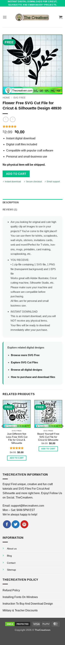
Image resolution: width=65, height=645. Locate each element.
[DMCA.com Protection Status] (18, 623)
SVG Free (19, 97)
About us (12, 548)
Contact (11, 562)
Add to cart (16, 173)
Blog (9, 555)
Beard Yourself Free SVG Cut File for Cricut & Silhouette (48, 437)
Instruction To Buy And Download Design (28, 603)
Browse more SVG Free (25, 355)
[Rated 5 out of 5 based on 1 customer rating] (32, 126)
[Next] (62, 433)
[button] (5, 17)
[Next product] (5, 119)
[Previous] (3, 433)
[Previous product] (12, 119)
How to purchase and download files (33, 376)
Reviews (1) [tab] (10, 209)
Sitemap (11, 569)
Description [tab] (11, 202)
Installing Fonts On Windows (20, 597)
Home (6, 97)
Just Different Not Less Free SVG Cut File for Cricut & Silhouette (16, 438)
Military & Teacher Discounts (20, 610)
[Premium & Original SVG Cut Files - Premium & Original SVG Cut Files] (33, 17)
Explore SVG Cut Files (24, 362)
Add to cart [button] (17, 458)
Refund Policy (11, 590)
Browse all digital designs (26, 369)
